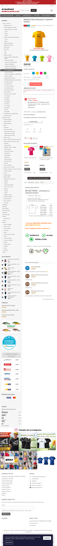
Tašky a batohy (7, 175)
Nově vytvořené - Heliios (9, 234)
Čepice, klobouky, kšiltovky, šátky (11, 141)
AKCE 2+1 (4, 220)
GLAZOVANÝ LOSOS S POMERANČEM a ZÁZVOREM (40, 521)
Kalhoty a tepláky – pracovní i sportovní (12, 169)
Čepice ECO (7, 157)
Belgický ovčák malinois (10, 66)
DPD (2, 417)
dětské (5, 193)
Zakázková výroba (6, 489)
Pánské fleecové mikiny (9, 133)
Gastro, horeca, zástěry (9, 167)
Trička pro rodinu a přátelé (10, 94)
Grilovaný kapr (32, 525)
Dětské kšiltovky (8, 159)
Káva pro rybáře (6, 214)
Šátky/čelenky (7, 149)
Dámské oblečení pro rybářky (10, 29)
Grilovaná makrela (33, 523)
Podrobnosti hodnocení (48, 25)
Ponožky (6, 163)
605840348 (34, 481)
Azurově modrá (27, 172)
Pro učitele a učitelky (9, 86)
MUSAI (5, 248)
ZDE (50, 246)
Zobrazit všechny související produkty (39, 178)
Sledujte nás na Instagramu (30, 430)
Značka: (30, 27)
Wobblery (4, 206)
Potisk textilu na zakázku (7, 480)
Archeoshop (28, 532)
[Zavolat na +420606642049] (4, 5)
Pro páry (6, 109)
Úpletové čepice (8, 161)
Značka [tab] (41, 182)
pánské (6, 189)
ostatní (3, 423)
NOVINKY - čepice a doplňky (10, 147)
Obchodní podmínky (6, 487)
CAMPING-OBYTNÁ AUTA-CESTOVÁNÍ (12, 80)
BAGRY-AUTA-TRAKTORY (9, 78)
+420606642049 (35, 479)
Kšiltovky (6, 143)
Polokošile (6, 127)
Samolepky (4, 204)
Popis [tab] (25, 182)
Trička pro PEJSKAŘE (9, 64)
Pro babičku (7, 100)
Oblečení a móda (6, 117)
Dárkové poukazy (6, 210)
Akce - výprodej (7, 200)
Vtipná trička (6, 47)
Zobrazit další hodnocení (47, 299)
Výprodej (6, 202)
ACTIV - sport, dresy (8, 187)
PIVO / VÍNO (6, 49)
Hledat (33, 10)
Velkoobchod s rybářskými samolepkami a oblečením (13, 476)
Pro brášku (6, 104)
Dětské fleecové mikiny (9, 135)
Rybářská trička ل (8, 25)
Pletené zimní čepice (9, 151)
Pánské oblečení (7, 121)
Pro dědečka (7, 102)
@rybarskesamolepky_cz (37, 487)
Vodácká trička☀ (7, 115)
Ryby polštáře (5, 208)
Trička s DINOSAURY (9, 70)
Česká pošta (4, 414)
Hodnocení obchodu (6, 491)
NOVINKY (6, 246)
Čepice (6, 35)
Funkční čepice (7, 145)
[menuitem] (7, 15)
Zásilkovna (4, 420)
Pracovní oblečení (8, 165)
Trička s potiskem (6, 23)
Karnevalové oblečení (9, 90)
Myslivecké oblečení (8, 43)
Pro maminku (7, 96)
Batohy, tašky (7, 177)
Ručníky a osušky (8, 171)
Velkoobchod (7, 218)
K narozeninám (7, 92)
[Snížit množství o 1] (29, 85)
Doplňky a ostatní (8, 195)
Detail (27, 169)
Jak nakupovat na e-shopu (7, 478)
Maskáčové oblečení (8, 45)
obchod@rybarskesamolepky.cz (39, 476)
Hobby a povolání (8, 55)
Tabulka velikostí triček (7, 484)
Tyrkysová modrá (44, 172)
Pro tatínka (6, 98)
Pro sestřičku (7, 106)
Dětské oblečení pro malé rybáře (11, 37)
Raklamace (4, 493)
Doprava (12, 530)
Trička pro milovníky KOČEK (11, 62)
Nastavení (9, 542)
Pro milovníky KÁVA (8, 82)
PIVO (5, 51)
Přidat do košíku (37, 84)
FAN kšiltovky (7, 153)
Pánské (5, 183)
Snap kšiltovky (7, 155)
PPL (2, 411)
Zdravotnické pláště (8, 185)
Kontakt (3, 495)
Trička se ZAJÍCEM (9, 72)
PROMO (4, 222)
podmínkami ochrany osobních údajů (23, 510)
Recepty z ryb (6, 530)
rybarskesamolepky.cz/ (37, 485)
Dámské (6, 181)
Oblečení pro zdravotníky (9, 179)
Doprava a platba (5, 486)
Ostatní (4, 216)
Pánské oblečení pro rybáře (10, 27)
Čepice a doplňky (8, 224)
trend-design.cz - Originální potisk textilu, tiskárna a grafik (39, 530)
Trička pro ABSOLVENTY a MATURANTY (12, 74)
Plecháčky (4, 212)
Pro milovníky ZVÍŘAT (9, 60)
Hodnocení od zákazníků (20, 530)
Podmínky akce (31, 107)
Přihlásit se (6, 514)
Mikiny (6, 33)
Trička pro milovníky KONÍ (10, 68)
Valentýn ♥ (6, 111)
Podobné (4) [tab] (31, 182)
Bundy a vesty (7, 137)
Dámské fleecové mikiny (9, 131)
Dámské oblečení (8, 119)
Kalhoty (5, 242)
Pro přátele (6, 108)
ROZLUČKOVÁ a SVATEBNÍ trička (11, 113)
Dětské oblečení (7, 123)
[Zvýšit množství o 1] (29, 83)
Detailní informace (28, 125)
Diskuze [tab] (37, 182)
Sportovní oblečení (8, 196)
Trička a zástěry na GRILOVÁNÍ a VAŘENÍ (11, 57)
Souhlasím (47, 538)
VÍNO (5, 53)
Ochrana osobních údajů (7, 482)
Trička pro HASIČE (8, 76)
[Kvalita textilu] (39, 235)
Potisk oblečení (7, 198)
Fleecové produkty (8, 129)
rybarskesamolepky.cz (37, 483)
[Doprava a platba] (36, 239)
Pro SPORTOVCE (8, 84)
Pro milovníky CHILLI (8, 88)
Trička (6, 31)
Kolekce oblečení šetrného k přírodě (12, 139)
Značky (4, 252)
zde (33, 539)
